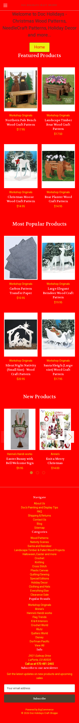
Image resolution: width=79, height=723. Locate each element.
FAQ (39, 511)
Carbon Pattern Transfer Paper (21, 291)
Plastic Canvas (39, 570)
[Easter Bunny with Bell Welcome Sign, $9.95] (20, 429)
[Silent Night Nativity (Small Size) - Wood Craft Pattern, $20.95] (21, 334)
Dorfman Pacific (39, 641)
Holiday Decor (39, 582)
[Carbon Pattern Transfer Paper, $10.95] (21, 257)
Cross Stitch (39, 566)
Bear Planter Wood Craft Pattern (58, 199)
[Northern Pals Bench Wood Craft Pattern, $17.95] (21, 89)
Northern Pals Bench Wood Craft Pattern (20, 122)
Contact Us (39, 519)
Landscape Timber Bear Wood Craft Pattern (58, 124)
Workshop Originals (39, 604)
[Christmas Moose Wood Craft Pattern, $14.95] (21, 166)
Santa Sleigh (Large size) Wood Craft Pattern (58, 370)
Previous (5, 437)
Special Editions (39, 578)
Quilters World (39, 633)
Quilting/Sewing (39, 574)
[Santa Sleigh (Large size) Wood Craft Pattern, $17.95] (58, 334)
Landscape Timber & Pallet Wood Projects (39, 550)
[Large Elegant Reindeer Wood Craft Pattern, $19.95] (58, 257)
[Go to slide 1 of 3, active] (31, 472)
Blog (39, 523)
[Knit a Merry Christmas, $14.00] (55, 429)
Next (70, 437)
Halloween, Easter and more (40, 554)
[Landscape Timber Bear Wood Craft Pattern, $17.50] (58, 89)
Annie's (39, 609)
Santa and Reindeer (40, 546)
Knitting (39, 562)
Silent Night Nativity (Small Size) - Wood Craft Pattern (21, 370)
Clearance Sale (39, 594)
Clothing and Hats (39, 586)
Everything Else (39, 590)
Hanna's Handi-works (39, 613)
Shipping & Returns (39, 515)
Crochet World (39, 625)
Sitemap (39, 527)
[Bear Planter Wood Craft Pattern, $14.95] (58, 166)
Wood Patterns (39, 538)
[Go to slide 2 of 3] (37, 472)
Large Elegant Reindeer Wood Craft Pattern (58, 293)
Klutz (39, 629)
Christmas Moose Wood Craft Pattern (21, 199)
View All (39, 645)
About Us (39, 503)
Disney (39, 637)
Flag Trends (40, 617)
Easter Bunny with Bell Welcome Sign (20, 461)
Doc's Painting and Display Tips (39, 507)
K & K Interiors (39, 621)
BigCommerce (45, 709)
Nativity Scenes (39, 542)
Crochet (39, 558)
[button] (39, 47)
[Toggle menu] (5, 5)
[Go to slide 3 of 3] (43, 472)
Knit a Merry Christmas (55, 461)
